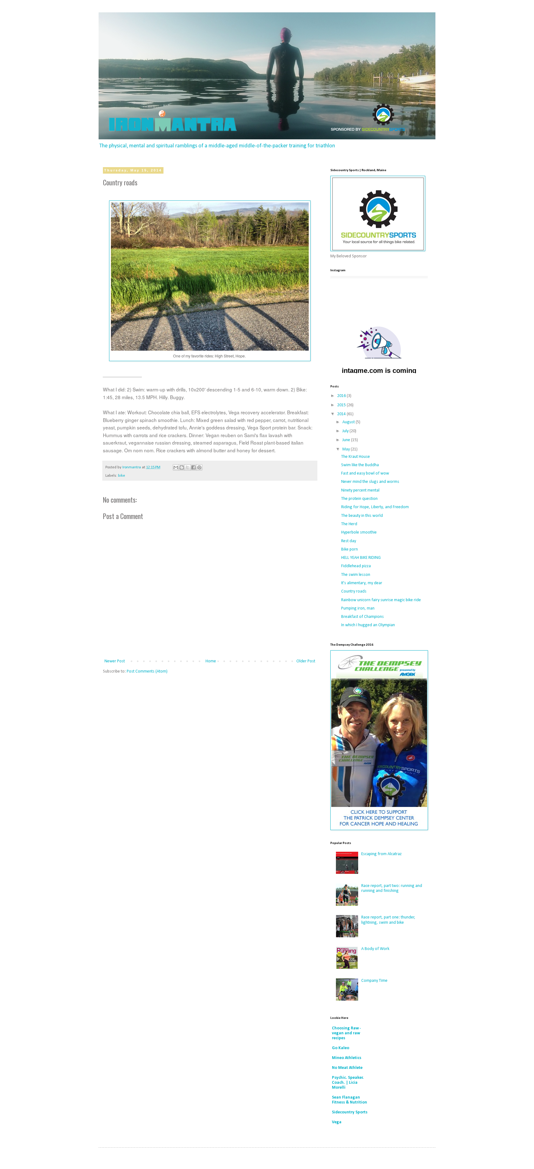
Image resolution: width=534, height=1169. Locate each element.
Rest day (348, 541)
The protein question (359, 498)
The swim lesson (355, 574)
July (346, 431)
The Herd (349, 524)
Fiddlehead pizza (356, 566)
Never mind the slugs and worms (370, 481)
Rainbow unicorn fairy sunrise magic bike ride (381, 600)
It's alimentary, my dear (361, 583)
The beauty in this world (362, 515)
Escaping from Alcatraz (381, 854)
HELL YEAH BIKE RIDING (361, 557)
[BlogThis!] (182, 467)
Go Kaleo (340, 1048)
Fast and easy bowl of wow (365, 473)
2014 (342, 414)
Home (211, 661)
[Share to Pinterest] (199, 467)
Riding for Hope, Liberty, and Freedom (375, 507)
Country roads (354, 591)
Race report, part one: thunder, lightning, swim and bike (388, 920)
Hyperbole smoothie (359, 532)
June (346, 440)
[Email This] (176, 467)
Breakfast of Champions (362, 616)
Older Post (305, 661)
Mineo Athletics (346, 1058)
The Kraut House (355, 456)
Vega (336, 1122)
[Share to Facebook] (193, 467)
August (349, 422)
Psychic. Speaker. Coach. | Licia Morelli (348, 1082)
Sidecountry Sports (349, 1112)
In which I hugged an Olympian (368, 625)
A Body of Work (375, 949)
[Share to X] (187, 467)
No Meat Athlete (347, 1068)
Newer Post (114, 661)
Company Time (374, 980)
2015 (342, 405)
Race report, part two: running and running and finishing (391, 888)
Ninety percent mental (360, 490)
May (346, 449)
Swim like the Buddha (360, 465)
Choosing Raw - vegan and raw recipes (346, 1033)
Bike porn (349, 549)
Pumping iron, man (358, 608)
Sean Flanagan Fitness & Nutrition (349, 1100)
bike (121, 476)
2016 (342, 396)
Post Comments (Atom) (147, 671)
